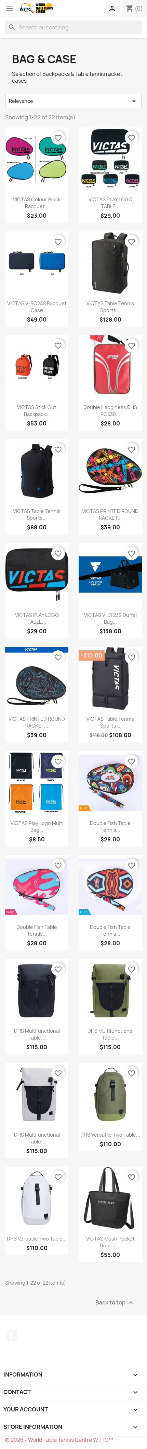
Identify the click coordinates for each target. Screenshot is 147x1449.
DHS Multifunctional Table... (37, 1034)
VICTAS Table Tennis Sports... (110, 306)
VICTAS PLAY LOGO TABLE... (110, 202)
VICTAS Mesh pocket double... (110, 1242)
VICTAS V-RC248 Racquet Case (37, 306)
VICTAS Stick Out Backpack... (36, 410)
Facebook (11, 1335)
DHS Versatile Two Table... (110, 1135)
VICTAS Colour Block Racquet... (37, 202)
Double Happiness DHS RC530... (110, 410)
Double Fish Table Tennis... (110, 826)
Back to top (115, 1302)
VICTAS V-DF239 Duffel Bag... (110, 618)
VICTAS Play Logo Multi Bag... (37, 826)
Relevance (73, 101)
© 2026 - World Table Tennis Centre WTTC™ (59, 1440)
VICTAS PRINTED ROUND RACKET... (110, 514)
